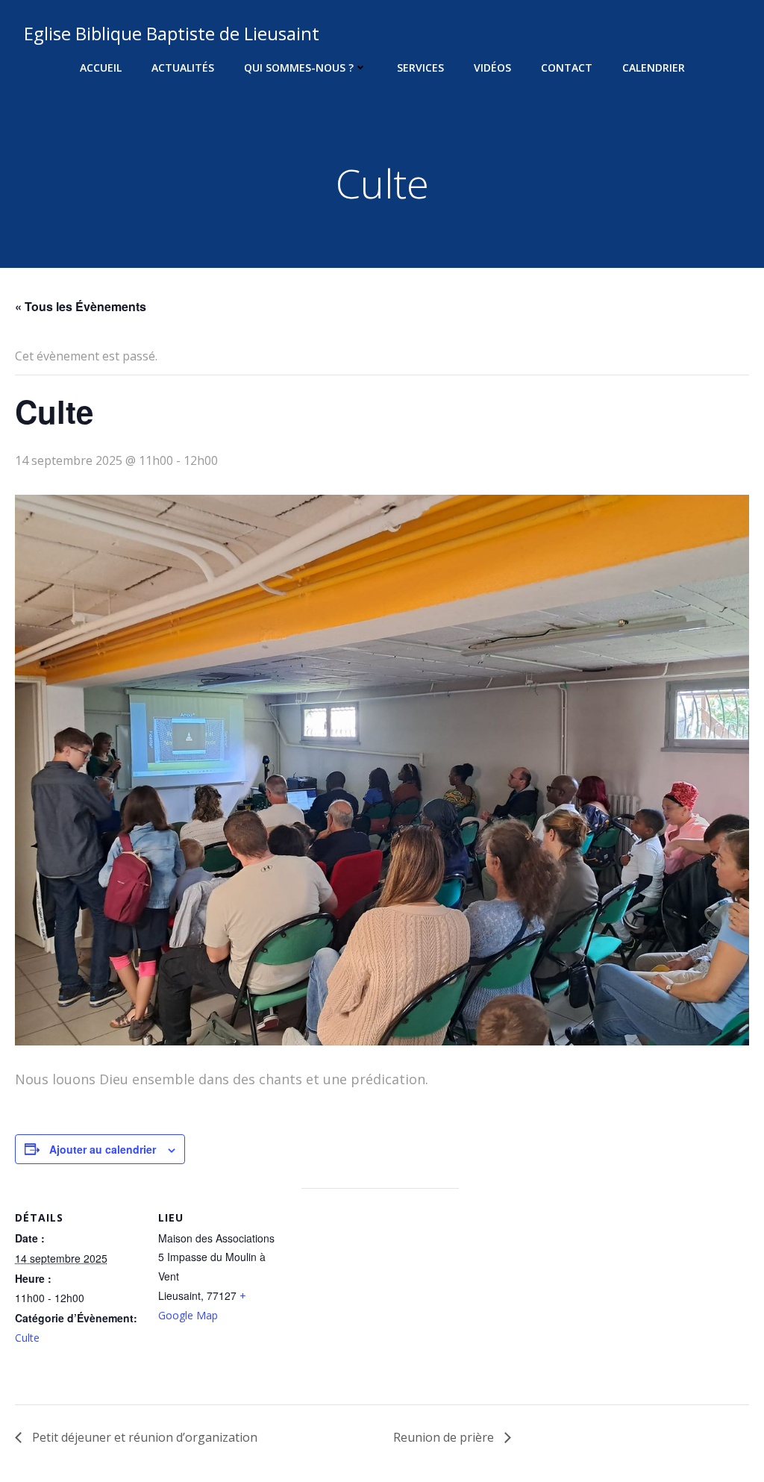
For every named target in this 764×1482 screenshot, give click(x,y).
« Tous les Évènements (80, 306)
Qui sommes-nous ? (299, 67)
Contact (566, 67)
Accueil (101, 67)
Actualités (182, 67)
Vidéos (492, 67)
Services (420, 67)
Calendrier (653, 67)
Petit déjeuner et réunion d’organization (143, 1437)
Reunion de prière (445, 1437)
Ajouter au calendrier (102, 1149)
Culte (27, 1338)
